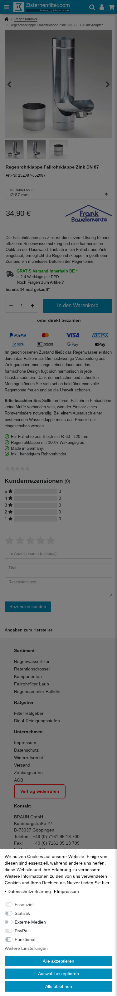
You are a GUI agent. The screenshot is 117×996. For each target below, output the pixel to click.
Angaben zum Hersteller (28, 629)
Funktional (25, 939)
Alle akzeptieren (58, 961)
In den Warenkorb (77, 305)
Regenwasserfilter (32, 661)
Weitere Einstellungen (26, 948)
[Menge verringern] (11, 305)
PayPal (21, 930)
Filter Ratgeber (29, 713)
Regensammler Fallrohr (37, 691)
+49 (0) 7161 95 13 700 (56, 836)
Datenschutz (26, 750)
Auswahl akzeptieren (58, 973)
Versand (22, 765)
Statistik (22, 913)
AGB (18, 780)
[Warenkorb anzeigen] (112, 7)
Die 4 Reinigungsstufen (37, 720)
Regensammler (25, 19)
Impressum (25, 742)
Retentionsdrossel (32, 668)
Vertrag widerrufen (39, 791)
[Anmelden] (102, 7)
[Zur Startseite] (41, 7)
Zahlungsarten (28, 772)
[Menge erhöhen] (33, 305)
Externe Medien (30, 922)
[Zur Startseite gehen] (6, 20)
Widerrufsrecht (28, 757)
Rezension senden (27, 606)
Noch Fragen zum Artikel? (40, 282)
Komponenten (28, 676)
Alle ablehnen (58, 986)
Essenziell (24, 904)
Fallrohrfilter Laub (31, 683)
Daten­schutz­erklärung (29, 891)
